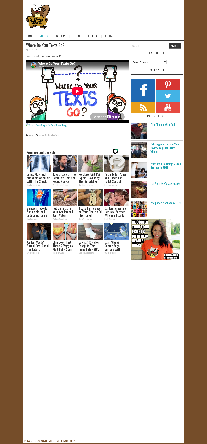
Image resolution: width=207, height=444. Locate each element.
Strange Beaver (40, 440)
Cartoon (41, 135)
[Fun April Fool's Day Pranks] (139, 189)
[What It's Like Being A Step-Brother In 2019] (139, 170)
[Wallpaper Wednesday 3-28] (139, 209)
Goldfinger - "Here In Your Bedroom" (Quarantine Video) (164, 148)
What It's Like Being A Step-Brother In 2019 (166, 165)
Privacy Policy (68, 440)
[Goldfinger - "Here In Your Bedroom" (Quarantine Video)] (139, 150)
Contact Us (54, 440)
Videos (44, 36)
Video (31, 135)
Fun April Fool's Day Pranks (165, 183)
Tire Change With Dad (162, 124)
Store (76, 36)
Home (29, 36)
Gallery (60, 36)
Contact (110, 36)
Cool (46, 135)
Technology (51, 135)
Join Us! (93, 36)
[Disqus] (77, 301)
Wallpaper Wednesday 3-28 (165, 202)
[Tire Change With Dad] (139, 131)
